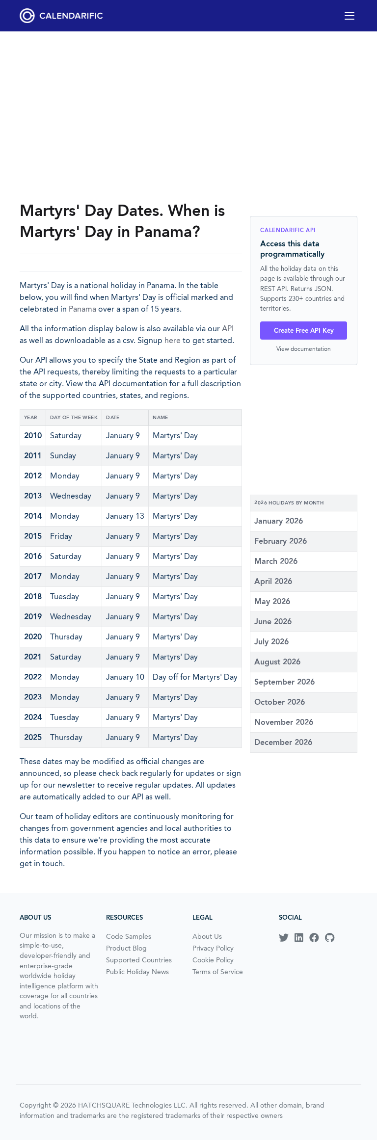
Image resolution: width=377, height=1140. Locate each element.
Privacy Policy (213, 948)
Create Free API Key (304, 330)
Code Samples (128, 936)
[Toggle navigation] (349, 16)
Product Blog (126, 948)
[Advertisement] (188, 116)
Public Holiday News (137, 972)
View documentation (303, 348)
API (228, 328)
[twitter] (284, 938)
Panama (82, 309)
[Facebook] (314, 938)
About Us (207, 936)
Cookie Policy (213, 960)
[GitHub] (329, 938)
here (172, 340)
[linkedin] (299, 938)
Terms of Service (217, 972)
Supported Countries (139, 960)
